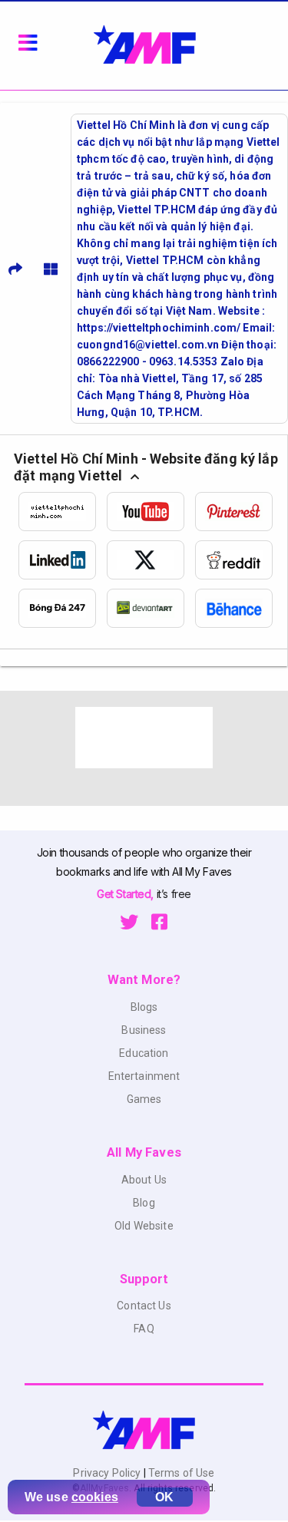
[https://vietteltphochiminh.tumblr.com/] (62, 608)
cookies (94, 1497)
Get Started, (126, 893)
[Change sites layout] (50, 268)
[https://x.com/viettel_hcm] (151, 559)
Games (144, 1099)
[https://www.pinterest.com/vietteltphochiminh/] (239, 511)
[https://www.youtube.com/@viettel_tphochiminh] (151, 511)
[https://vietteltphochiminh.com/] (62, 511)
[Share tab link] (15, 268)
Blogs (144, 1007)
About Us (144, 1180)
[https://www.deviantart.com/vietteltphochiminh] (151, 608)
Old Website (144, 1226)
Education (143, 1053)
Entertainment (144, 1076)
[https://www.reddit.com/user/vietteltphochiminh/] (239, 559)
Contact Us (143, 1305)
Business (143, 1030)
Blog (144, 1203)
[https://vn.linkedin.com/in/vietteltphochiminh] (62, 559)
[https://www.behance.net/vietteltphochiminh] (239, 608)
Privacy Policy (108, 1473)
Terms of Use (180, 1473)
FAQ (144, 1328)
